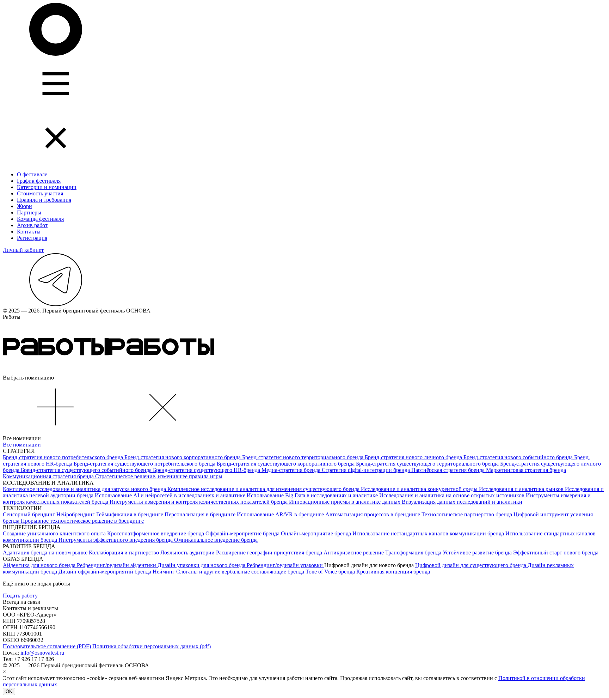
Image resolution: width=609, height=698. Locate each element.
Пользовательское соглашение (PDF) (47, 646)
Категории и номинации (46, 187)
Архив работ (32, 225)
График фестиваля (39, 181)
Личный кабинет (23, 250)
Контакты (29, 232)
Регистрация (32, 238)
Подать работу (20, 596)
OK (9, 691)
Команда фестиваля (40, 219)
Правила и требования (44, 200)
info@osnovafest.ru (42, 653)
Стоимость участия (40, 193)
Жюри (24, 206)
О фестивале (32, 174)
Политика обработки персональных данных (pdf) (151, 646)
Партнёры (29, 213)
